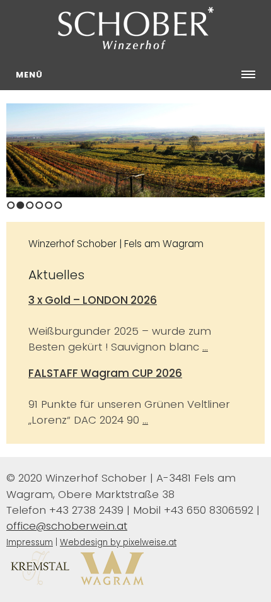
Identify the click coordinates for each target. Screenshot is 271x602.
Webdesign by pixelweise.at (118, 542)
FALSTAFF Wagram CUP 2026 (105, 373)
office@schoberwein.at (66, 525)
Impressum (29, 542)
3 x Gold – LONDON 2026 (92, 300)
